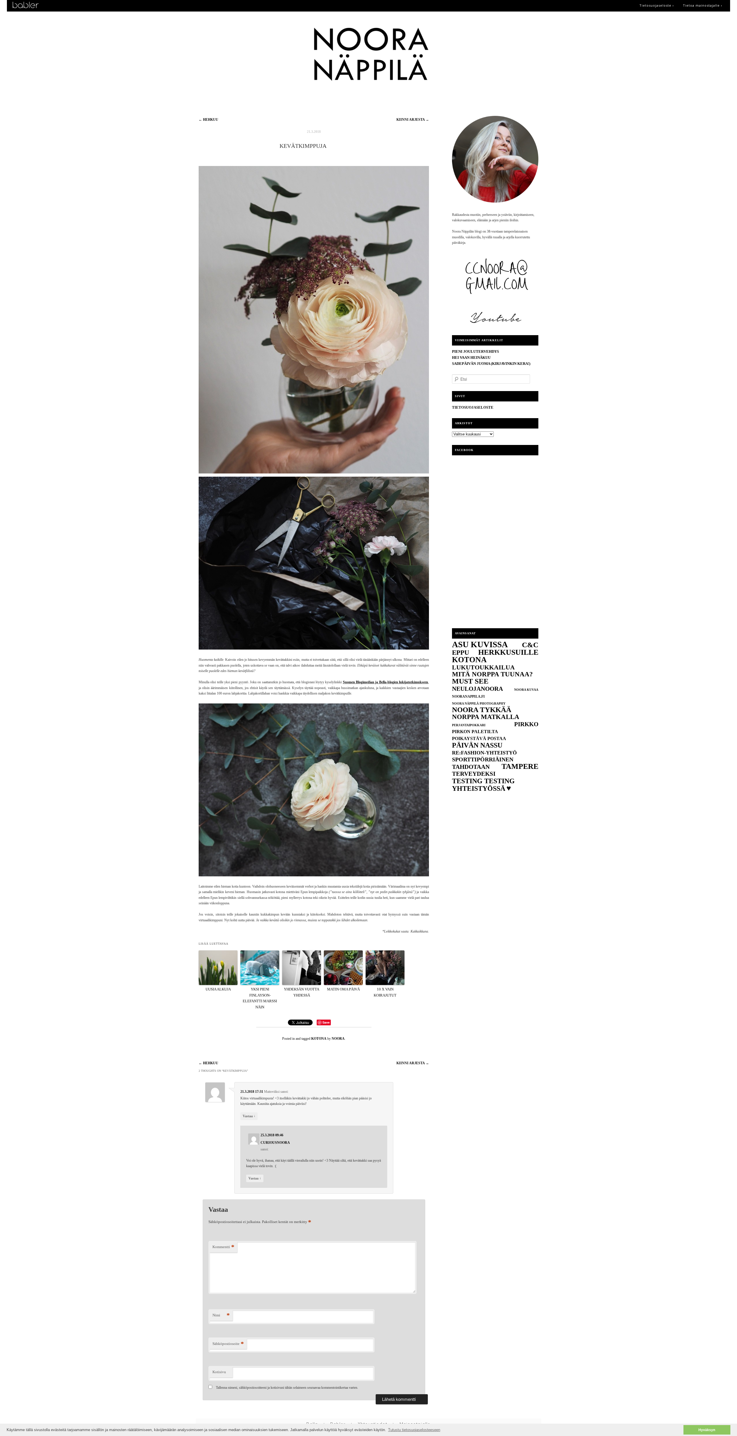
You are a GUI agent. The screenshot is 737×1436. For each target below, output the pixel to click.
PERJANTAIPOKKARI (468, 725)
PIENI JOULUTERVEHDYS (475, 351)
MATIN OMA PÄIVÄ (343, 989)
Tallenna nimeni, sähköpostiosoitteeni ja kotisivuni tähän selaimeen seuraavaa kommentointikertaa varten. (287, 1388)
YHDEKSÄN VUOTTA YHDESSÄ (301, 992)
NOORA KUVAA (526, 689)
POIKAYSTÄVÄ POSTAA (479, 738)
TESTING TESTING (483, 781)
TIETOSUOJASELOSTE (472, 407)
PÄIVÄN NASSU (477, 745)
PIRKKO (526, 724)
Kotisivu (219, 1372)
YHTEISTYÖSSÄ (478, 788)
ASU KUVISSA (480, 644)
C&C (530, 645)
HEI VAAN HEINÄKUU (471, 357)
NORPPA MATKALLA (485, 716)
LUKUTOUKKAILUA (483, 667)
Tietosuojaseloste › (656, 5)
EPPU (460, 652)
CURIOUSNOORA (275, 1143)
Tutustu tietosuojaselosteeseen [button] (414, 1430)
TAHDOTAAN (471, 766)
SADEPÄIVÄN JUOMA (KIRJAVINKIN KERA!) (491, 363)
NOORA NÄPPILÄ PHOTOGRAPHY (479, 703)
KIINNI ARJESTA (412, 120)
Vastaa (249, 1116)
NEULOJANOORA (477, 688)
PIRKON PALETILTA (475, 731)
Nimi (221, 1315)
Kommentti (223, 1246)
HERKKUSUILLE (508, 652)
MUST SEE (470, 681)
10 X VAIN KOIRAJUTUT (385, 992)
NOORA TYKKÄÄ (481, 710)
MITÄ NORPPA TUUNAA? (492, 674)
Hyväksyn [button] (706, 1430)
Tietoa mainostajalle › (702, 5)
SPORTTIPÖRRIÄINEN (482, 759)
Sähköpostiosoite (228, 1343)
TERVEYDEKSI (473, 773)
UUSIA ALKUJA (218, 989)
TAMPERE (520, 766)
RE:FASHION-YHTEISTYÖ (484, 753)
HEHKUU (208, 120)
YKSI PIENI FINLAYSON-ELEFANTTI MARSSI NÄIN (260, 998)
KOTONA (318, 1039)
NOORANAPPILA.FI (468, 697)
